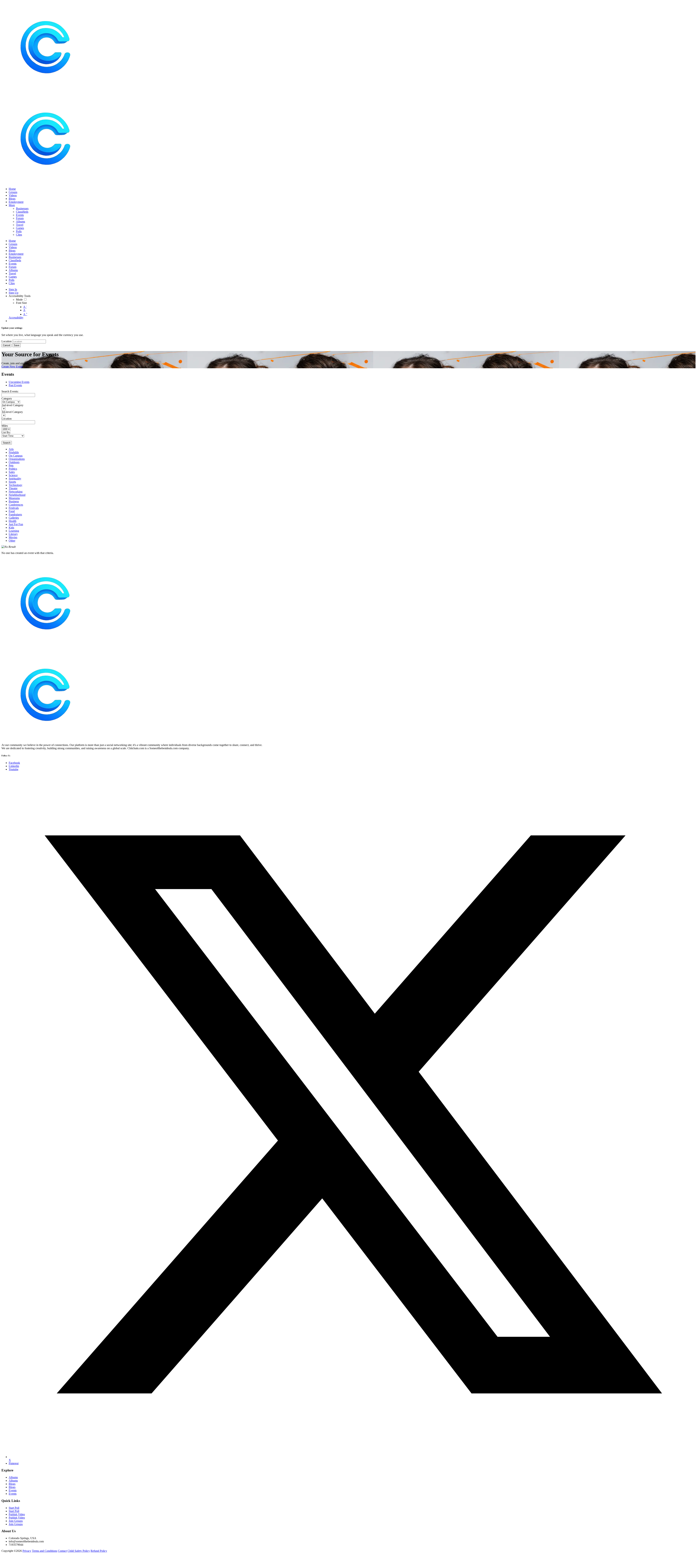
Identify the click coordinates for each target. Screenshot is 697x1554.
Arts (11, 449)
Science (13, 475)
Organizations (17, 458)
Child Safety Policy (79, 1550)
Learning (14, 530)
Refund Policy (99, 1550)
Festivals (14, 507)
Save (16, 345)
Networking (16, 491)
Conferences (16, 504)
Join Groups (16, 1520)
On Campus (16, 455)
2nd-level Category (12, 405)
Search (6, 442)
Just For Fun (16, 524)
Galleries (14, 517)
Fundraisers (15, 514)
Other (12, 540)
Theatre (13, 488)
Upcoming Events (19, 382)
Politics (13, 468)
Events (13, 1490)
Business (14, 501)
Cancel (6, 345)
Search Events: (10, 391)
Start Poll (14, 1507)
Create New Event (12, 366)
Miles (4, 425)
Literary (13, 534)
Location (6, 341)
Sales (12, 472)
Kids (11, 527)
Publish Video (17, 1514)
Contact (62, 1550)
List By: (6, 432)
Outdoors (14, 462)
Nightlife (14, 452)
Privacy (27, 1550)
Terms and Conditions (44, 1550)
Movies (13, 537)
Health (12, 521)
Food (12, 511)
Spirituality (15, 478)
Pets (11, 465)
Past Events (15, 385)
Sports (12, 481)
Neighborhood (17, 494)
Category (6, 398)
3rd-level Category (12, 411)
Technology (15, 485)
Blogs (12, 1483)
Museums (14, 498)
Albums (13, 1477)
